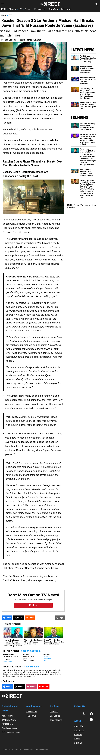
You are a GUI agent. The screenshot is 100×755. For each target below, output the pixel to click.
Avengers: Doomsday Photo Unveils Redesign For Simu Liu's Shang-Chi (87, 126)
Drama (45, 660)
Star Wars (53, 9)
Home (3, 15)
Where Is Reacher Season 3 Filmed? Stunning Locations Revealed (33, 642)
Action (45, 656)
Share (8, 618)
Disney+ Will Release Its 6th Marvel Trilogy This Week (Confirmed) (88, 80)
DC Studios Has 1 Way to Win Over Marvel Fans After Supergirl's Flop (88, 106)
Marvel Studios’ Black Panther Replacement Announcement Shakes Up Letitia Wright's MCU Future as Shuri (88, 139)
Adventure (47, 658)
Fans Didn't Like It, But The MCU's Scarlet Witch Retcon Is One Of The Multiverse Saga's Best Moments (87, 93)
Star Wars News (9, 728)
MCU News (7, 724)
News (27, 9)
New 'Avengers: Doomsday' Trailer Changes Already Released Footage (86, 172)
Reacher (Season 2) (30, 651)
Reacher (71, 207)
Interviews (66, 9)
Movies (12, 9)
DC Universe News (11, 732)
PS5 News (31, 716)
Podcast (54, 712)
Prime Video (7, 662)
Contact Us (79, 730)
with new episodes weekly (42, 580)
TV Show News (9, 720)
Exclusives (55, 716)
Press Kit (78, 734)
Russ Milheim (10, 40)
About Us (78, 726)
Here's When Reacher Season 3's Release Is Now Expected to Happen (54, 642)
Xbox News (31, 712)
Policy (77, 739)
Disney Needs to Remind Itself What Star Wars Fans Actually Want (86, 70)
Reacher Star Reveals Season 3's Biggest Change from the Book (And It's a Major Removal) (13, 643)
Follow (9, 687)
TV (20, 9)
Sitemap (78, 743)
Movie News (7, 716)
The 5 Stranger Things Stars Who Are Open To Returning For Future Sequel (88, 59)
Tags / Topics (56, 720)
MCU (3, 9)
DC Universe (39, 9)
